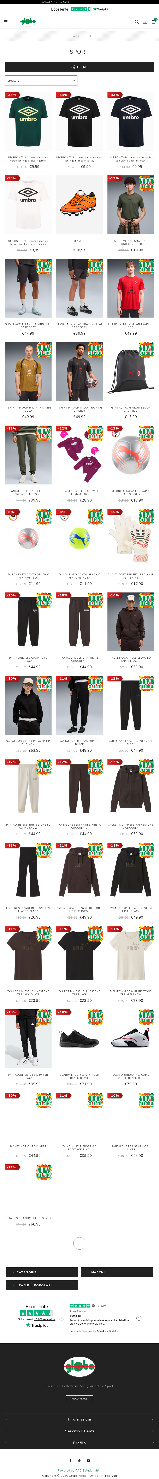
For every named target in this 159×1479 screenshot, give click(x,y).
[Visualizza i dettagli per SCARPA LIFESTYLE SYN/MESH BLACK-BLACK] (79, 1039)
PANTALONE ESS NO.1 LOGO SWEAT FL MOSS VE (28, 493)
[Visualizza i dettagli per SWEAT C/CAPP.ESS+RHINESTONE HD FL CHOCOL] (79, 873)
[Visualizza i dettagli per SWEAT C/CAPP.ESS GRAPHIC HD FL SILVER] (130, 1403)
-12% (63, 428)
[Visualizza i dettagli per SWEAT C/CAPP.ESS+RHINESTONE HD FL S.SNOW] (79, 1260)
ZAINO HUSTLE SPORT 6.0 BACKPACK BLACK (79, 1148)
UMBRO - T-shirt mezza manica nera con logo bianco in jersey (79, 159)
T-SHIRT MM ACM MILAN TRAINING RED (131, 326)
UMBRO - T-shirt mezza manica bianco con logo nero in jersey (28, 243)
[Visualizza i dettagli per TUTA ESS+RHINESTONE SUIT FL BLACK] (28, 1332)
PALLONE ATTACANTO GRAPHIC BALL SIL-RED (131, 493)
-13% (114, 178)
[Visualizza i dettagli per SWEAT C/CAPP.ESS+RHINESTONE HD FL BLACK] (130, 873)
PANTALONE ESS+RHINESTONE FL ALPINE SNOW (28, 826)
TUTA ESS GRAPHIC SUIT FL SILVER (28, 1218)
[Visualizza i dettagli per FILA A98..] (79, 205)
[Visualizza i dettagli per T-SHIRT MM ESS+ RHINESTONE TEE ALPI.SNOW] (130, 956)
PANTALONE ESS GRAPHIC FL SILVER (131, 1148)
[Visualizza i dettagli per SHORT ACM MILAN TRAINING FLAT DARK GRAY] (28, 289)
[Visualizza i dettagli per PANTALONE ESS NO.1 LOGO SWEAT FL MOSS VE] (28, 456)
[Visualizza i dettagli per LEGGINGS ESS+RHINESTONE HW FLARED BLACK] (28, 873)
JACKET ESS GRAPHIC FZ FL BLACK (79, 1218)
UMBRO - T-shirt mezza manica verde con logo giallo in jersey (28, 159)
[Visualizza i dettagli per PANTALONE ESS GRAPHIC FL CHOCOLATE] (79, 622)
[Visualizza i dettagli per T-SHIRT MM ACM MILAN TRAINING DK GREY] (79, 372)
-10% (114, 512)
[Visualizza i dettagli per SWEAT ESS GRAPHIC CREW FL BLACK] (28, 1403)
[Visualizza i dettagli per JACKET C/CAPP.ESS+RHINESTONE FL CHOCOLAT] (130, 789)
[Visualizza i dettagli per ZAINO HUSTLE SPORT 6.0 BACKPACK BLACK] (79, 1117)
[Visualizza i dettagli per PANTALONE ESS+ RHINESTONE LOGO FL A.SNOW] (130, 1260)
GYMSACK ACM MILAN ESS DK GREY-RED (131, 409)
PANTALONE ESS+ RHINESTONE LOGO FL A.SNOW (130, 1291)
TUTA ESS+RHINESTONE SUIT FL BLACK (28, 1363)
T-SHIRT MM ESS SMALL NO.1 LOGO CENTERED (130, 243)
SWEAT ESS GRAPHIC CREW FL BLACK (28, 1435)
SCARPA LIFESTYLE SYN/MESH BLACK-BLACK (79, 1076)
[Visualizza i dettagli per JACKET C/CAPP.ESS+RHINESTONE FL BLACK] (130, 1188)
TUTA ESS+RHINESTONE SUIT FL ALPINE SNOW (79, 1363)
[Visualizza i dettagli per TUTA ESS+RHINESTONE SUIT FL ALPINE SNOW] (79, 1332)
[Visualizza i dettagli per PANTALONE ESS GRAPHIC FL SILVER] (130, 1117)
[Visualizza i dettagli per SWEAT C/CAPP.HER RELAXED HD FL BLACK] (28, 706)
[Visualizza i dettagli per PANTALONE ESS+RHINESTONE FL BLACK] (130, 706)
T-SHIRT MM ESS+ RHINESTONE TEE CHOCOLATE (28, 993)
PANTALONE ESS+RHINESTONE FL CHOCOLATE (79, 826)
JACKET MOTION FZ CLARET (28, 1146)
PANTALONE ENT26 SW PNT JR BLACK (28, 1076)
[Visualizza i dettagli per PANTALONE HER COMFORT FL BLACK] (79, 706)
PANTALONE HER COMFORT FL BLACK (79, 743)
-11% (11, 428)
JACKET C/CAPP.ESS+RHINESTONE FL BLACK (130, 1220)
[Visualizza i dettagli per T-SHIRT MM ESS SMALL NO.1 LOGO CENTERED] (130, 205)
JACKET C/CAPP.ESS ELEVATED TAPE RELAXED (131, 659)
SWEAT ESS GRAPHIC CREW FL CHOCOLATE (130, 1363)
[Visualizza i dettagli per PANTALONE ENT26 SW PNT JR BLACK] (28, 1039)
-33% (11, 95)
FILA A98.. (79, 241)
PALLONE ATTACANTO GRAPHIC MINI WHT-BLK (28, 576)
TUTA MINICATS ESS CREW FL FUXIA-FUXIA (79, 493)
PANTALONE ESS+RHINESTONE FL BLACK (131, 743)
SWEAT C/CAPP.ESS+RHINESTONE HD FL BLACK (131, 910)
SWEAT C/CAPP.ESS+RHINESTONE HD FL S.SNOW (79, 1291)
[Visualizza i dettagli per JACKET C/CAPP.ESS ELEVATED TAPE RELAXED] (130, 622)
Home (71, 36)
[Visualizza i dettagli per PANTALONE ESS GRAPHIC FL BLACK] (28, 622)
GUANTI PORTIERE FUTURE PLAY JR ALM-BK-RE (131, 576)
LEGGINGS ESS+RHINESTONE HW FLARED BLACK (28, 910)
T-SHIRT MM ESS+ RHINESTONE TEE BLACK (79, 993)
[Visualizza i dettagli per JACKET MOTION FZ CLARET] (28, 1117)
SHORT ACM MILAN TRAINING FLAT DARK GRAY (28, 326)
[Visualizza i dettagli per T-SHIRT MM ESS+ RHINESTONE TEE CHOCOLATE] (28, 956)
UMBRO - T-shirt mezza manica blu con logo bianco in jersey (130, 159)
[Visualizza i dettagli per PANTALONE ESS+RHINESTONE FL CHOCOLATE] (79, 789)
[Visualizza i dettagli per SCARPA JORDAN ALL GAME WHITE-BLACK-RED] (130, 1039)
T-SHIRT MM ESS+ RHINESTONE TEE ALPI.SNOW (131, 993)
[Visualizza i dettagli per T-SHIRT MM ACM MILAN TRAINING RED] (130, 289)
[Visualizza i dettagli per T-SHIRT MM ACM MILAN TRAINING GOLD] (28, 372)
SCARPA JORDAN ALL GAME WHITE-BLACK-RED (131, 1076)
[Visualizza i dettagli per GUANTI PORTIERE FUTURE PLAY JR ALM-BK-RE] (130, 539)
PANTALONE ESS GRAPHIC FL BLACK (28, 659)
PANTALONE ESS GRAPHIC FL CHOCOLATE (79, 659)
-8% (10, 512)
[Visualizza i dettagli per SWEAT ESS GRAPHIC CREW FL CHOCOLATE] (130, 1332)
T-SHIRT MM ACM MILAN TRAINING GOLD (28, 409)
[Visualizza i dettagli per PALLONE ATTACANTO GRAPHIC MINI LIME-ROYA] (79, 539)
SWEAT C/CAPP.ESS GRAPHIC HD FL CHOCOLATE (79, 1435)
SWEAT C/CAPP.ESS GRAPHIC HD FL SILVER (131, 1435)
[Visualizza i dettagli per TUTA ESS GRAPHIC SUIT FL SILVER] (28, 1188)
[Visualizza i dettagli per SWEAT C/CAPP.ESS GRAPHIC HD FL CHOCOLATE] (79, 1403)
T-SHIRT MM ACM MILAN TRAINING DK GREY (79, 409)
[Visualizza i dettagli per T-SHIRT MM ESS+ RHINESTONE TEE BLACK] (79, 956)
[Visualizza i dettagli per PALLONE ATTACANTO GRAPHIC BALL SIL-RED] (130, 456)
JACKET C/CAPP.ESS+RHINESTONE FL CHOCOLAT (130, 826)
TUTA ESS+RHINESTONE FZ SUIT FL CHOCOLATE (28, 1291)
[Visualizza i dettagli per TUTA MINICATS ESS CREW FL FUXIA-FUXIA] (79, 456)
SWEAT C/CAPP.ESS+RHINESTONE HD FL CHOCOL (79, 910)
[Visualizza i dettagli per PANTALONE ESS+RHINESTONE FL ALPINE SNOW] (28, 789)
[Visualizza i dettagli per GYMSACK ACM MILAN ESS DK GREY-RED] (130, 372)
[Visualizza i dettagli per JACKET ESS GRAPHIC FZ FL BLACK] (79, 1188)
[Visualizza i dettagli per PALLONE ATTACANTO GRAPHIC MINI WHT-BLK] (28, 539)
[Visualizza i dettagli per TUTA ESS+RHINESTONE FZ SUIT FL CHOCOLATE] (28, 1260)
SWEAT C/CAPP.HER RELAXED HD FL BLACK (28, 743)
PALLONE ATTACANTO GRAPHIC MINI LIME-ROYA (79, 576)
